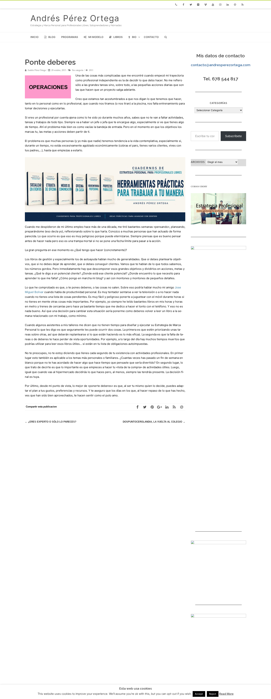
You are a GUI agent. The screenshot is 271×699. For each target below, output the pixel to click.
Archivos (198, 162)
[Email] (235, 5)
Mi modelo (95, 37)
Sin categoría (77, 70)
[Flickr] (198, 5)
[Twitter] (190, 5)
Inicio (34, 37)
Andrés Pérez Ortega (74, 18)
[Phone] (176, 5)
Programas (69, 37)
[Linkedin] (227, 5)
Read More (226, 693)
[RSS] (242, 5)
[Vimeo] (205, 5)
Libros (118, 37)
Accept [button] (199, 693)
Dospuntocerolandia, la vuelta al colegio (154, 421)
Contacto (151, 37)
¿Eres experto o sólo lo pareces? (50, 421)
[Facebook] (183, 5)
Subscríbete (233, 136)
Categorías (218, 103)
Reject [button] (212, 693)
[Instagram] (220, 5)
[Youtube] (213, 5)
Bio (134, 37)
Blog (51, 37)
